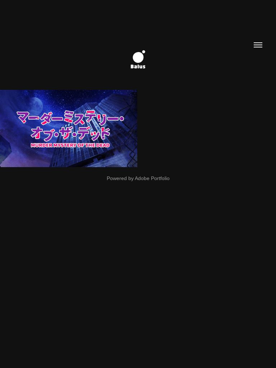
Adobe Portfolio (152, 178)
